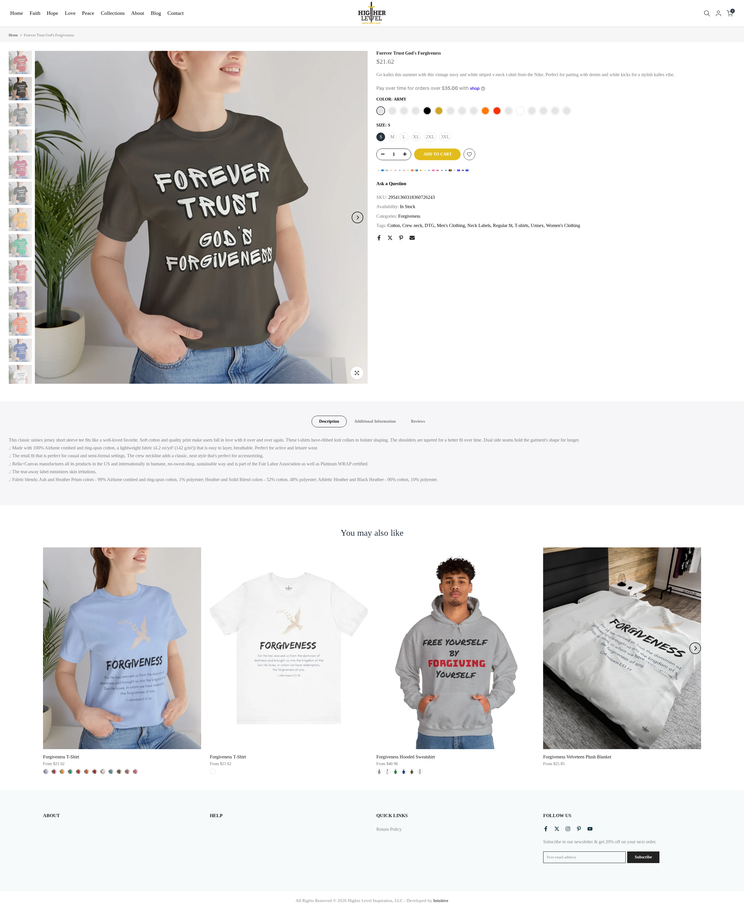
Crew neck (412, 225)
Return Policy (389, 829)
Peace (88, 13)
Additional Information (375, 421)
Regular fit (502, 225)
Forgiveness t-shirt (61, 757)
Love (70, 13)
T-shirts (521, 225)
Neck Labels (479, 225)
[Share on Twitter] (390, 237)
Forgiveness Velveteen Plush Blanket (577, 757)
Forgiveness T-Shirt (228, 757)
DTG (429, 225)
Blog (156, 13)
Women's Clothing (563, 225)
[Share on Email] (412, 237)
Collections (113, 13)
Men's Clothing (451, 225)
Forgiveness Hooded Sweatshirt (405, 757)
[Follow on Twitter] (556, 828)
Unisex (537, 225)
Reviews (418, 421)
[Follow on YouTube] (590, 828)
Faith (35, 13)
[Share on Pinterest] (401, 237)
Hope (52, 13)
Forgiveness (409, 216)
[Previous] (45, 217)
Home (16, 13)
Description (329, 421)
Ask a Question (391, 183)
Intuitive (440, 900)
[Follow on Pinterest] (579, 828)
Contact (175, 13)
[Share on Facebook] (379, 237)
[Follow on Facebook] (545, 828)
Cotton (393, 225)
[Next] (357, 217)
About (137, 13)
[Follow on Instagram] (567, 828)
